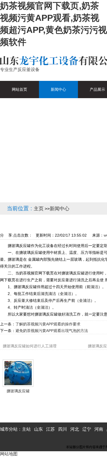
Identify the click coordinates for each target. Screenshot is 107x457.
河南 (98, 429)
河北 (74, 429)
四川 (62, 429)
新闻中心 (59, 208)
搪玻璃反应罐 (18, 391)
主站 (26, 429)
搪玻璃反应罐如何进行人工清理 (30, 346)
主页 (39, 208)
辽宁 (86, 429)
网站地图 (9, 454)
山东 (38, 429)
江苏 (50, 429)
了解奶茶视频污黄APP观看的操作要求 (47, 324)
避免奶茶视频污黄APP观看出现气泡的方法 (51, 330)
